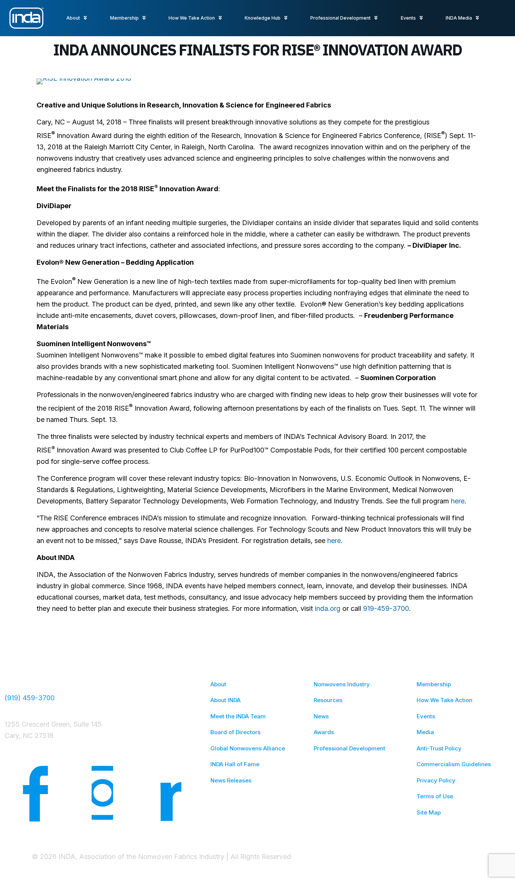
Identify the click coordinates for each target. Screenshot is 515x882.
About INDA (225, 700)
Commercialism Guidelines (454, 764)
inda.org (327, 608)
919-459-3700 (386, 608)
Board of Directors (235, 732)
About (218, 684)
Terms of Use (435, 796)
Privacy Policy (436, 780)
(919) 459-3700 (30, 698)
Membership (434, 684)
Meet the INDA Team (238, 716)
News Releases (230, 780)
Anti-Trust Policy (439, 748)
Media (425, 732)
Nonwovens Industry (342, 684)
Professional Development (349, 748)
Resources (328, 700)
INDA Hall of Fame (234, 764)
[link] (84, 81)
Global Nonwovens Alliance (247, 748)
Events (426, 716)
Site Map (429, 812)
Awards (324, 732)
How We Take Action (444, 700)
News (321, 716)
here (457, 501)
